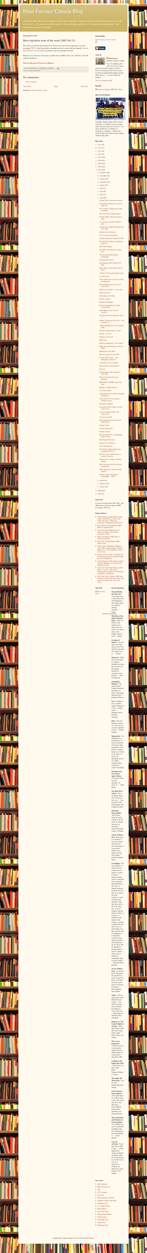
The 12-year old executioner (108, 235)
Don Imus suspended (106, 404)
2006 (100, 491)
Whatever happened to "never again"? (111, 343)
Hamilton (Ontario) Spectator (107, 1200)
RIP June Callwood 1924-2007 (109, 354)
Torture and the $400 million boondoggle (108, 256)
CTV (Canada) (102, 1192)
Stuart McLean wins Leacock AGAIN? (108, 311)
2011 (100, 157)
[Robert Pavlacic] (96, 42)
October (102, 179)
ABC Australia (102, 1184)
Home (56, 86)
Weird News (36, 71)
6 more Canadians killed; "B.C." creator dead (109, 413)
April (102, 198)
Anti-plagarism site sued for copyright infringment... (111, 394)
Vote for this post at (38, 63)
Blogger (91, 1238)
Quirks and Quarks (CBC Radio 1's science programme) (108, 538)
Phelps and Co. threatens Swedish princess (110, 460)
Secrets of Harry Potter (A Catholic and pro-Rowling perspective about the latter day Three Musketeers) (110, 556)
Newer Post (27, 86)
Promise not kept (104, 431)
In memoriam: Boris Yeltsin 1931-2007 (110, 264)
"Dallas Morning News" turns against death (111, 326)
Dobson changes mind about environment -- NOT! (108, 475)
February (103, 483)
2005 (100, 494)
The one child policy (106, 428)
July (101, 188)
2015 (100, 145)
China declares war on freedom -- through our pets (110, 400)
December (103, 172)
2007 (100, 170)
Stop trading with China (107, 296)
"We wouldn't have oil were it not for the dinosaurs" (111, 280)
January (102, 487)
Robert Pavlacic (99, 39)
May (101, 194)
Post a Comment (31, 82)
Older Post (84, 86)
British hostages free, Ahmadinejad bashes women (110, 436)
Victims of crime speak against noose (111, 273)
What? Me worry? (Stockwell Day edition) (110, 470)
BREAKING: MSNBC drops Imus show (110, 383)
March (102, 480)
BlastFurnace (113, 58)
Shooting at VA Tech (106, 337)
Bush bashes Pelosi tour (107, 440)
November (103, 176)
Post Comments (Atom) (39, 90)
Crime (30, 71)
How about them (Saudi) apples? (110, 214)
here (109, 507)
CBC (98, 1189)
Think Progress (102, 1217)
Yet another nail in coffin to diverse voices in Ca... (110, 408)
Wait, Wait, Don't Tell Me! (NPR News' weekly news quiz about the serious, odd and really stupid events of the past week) (110, 579)
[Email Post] (57, 68)
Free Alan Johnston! (105, 446)
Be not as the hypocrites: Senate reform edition (109, 306)
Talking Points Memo (104, 1214)
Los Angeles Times (103, 1206)
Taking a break (104, 425)
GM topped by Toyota (106, 260)
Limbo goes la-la (104, 292)
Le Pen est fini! (104, 276)
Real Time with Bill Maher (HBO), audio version (108, 542)
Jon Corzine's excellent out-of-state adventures (110, 210)
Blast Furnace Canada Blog (53, 10)
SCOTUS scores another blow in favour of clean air (110, 455)
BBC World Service (103, 1187)
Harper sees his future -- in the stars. (111, 289)
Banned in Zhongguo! (106, 302)
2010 (100, 160)
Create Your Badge (110, 39)
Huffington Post (102, 1203)
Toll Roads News (102, 1219)
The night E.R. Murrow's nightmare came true (111, 242)
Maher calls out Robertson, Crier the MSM (111, 347)
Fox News (100, 1195)
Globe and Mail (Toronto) (105, 1198)
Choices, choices (104, 299)
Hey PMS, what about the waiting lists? (110, 251)
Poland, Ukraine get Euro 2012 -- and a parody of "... (111, 321)
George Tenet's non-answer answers (110, 200)
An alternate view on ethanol (108, 363)
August (102, 185)
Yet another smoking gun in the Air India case (110, 204)
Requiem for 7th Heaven (107, 443)
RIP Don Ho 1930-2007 (107, 351)
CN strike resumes (105, 390)
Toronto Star (101, 1222)
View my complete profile (103, 80)
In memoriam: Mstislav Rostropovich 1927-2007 (111, 228)
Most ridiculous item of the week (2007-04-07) (110, 421)
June (101, 191)
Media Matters (102, 1209)
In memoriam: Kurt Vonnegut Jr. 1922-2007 (110, 373)
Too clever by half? (105, 417)
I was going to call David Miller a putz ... (110, 223)
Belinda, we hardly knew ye (108, 387)
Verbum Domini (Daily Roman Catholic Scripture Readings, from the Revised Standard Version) (110, 563)
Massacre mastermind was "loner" (110, 330)
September (103, 182)
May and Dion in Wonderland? (109, 366)
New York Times (103, 1211)
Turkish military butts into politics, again (110, 218)
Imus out (102, 369)
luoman (77, 1238)
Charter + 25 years (105, 334)
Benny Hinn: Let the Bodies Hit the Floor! (110, 269)
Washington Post (102, 1225)
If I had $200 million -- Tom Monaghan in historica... (108, 358)
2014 (100, 148)
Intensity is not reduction (107, 232)
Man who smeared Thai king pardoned (108, 378)
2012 (100, 154)
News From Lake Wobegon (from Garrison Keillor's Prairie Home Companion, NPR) (108, 532)
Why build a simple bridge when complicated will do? (110, 450)
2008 (100, 167)
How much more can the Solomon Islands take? (110, 465)
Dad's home (103, 340)
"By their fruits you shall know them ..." (111, 316)
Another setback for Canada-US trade (111, 238)
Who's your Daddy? (105, 246)
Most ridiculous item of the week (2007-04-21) (110, 285)
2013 (100, 151)
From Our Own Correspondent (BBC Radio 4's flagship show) (109, 526)
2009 (100, 163)
